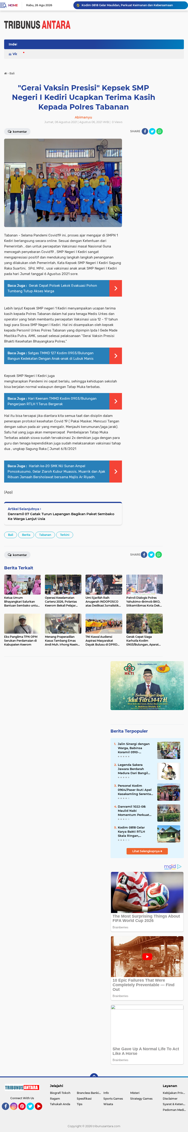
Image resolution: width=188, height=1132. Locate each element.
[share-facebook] (145, 131)
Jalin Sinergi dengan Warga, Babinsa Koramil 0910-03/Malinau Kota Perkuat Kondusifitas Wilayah (134, 748)
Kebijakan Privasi (175, 1093)
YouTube (41, 1112)
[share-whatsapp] (159, 131)
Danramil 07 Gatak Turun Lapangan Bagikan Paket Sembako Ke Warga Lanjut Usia (61, 516)
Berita (26, 535)
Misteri (134, 1093)
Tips (79, 1104)
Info (106, 1093)
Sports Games (113, 1098)
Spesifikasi (84, 1098)
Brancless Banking (89, 1093)
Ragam (55, 1098)
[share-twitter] (152, 131)
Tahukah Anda (60, 1104)
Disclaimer (170, 1098)
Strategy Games (141, 1098)
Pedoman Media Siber (175, 1110)
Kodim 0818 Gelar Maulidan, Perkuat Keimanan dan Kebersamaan (127, 5)
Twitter (32, 1112)
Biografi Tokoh (60, 1093)
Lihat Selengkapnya (146, 851)
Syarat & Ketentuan (175, 1104)
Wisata (108, 1104)
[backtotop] (94, 1077)
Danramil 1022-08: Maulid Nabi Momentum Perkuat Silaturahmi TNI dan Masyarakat (133, 811)
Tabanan (45, 535)
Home (13, 5)
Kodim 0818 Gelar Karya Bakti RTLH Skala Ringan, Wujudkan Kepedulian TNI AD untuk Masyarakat (135, 832)
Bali (10, 535)
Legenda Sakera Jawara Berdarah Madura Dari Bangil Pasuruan (133, 769)
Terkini (64, 535)
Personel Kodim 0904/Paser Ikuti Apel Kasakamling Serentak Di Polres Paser (135, 790)
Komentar (19, 555)
